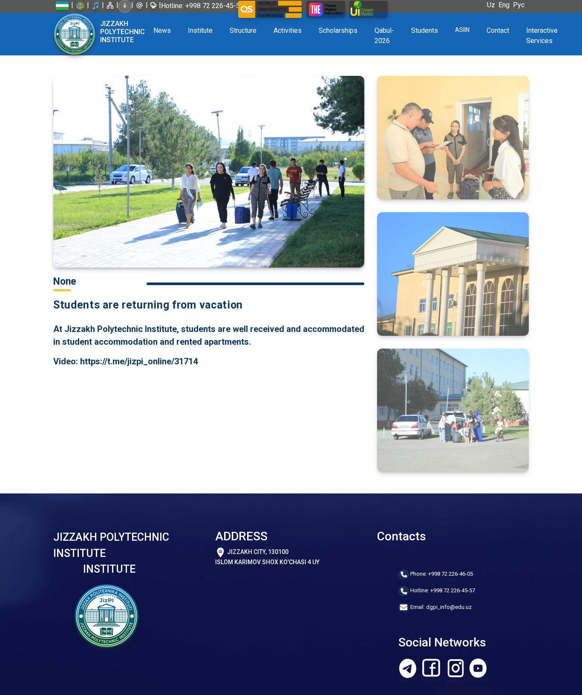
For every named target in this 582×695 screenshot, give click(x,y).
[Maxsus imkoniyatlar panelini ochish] (124, 6)
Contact (498, 30)
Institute (200, 30)
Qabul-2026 (384, 35)
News (162, 30)
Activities (288, 30)
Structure (243, 30)
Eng (505, 5)
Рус (520, 5)
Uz (492, 5)
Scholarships (338, 30)
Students (424, 30)
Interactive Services (542, 35)
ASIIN (462, 29)
